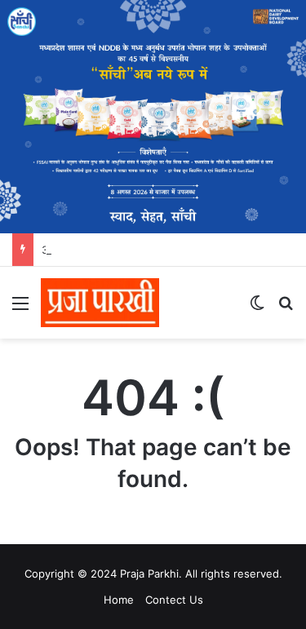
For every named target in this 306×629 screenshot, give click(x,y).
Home (119, 599)
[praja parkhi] (100, 302)
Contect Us (174, 599)
